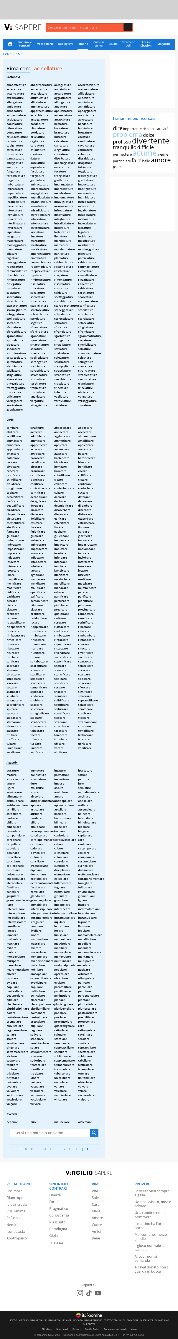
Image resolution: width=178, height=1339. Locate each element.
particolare (122, 161)
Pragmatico (58, 1208)
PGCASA (78, 1320)
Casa (96, 1204)
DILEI (122, 1320)
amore (161, 159)
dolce (149, 135)
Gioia (53, 1235)
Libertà (55, 1195)
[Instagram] (79, 1293)
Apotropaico (17, 1238)
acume (144, 152)
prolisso (122, 141)
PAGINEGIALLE (38, 1320)
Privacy (77, 1329)
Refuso (12, 1217)
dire (117, 128)
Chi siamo (47, 1329)
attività (162, 128)
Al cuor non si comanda (146, 1258)
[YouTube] (98, 1293)
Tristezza (56, 1242)
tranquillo (125, 147)
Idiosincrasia (17, 1204)
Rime (19, 54)
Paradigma (58, 1228)
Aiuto (134, 1329)
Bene (96, 1238)
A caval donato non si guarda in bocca (152, 1269)
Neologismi (65, 44)
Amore (97, 1217)
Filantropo (15, 1197)
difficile (145, 147)
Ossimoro (15, 1191)
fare (137, 160)
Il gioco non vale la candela (150, 1247)
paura (117, 166)
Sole (95, 1197)
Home (10, 44)
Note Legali (62, 1329)
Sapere (28, 26)
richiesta (149, 128)
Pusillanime (16, 1211)
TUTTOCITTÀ (111, 1320)
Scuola (113, 44)
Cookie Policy (92, 1329)
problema (127, 134)
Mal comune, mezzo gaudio (151, 1236)
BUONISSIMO (162, 1320)
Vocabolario (45, 44)
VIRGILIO (24, 1320)
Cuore (97, 1224)
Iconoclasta (16, 1231)
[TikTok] (89, 1293)
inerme (162, 154)
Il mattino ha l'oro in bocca (151, 1225)
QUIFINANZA (146, 1320)
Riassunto (57, 1222)
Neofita (12, 1224)
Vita (95, 1191)
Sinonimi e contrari (25, 43)
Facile (53, 1201)
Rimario (82, 44)
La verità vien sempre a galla (152, 1193)
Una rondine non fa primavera (150, 1214)
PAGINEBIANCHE (93, 1320)
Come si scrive (98, 43)
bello (146, 161)
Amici (96, 1231)
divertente (150, 140)
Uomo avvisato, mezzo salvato (153, 1203)
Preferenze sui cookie (115, 1329)
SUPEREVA (89, 1324)
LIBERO (13, 1320)
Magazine (163, 44)
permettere (122, 154)
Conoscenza (59, 1215)
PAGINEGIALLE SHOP (60, 1320)
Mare (96, 1211)
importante (132, 128)
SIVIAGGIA (132, 1320)
